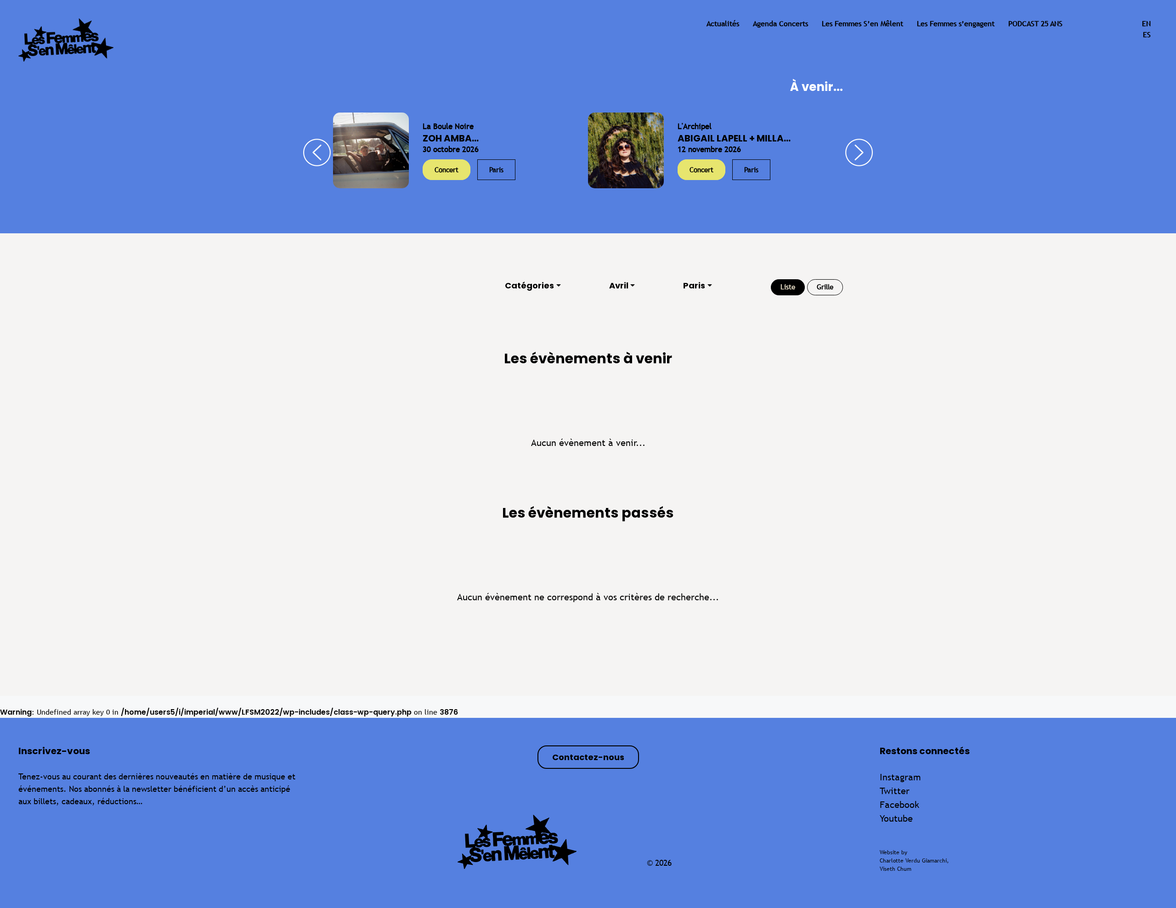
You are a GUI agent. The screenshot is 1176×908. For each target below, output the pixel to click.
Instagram (900, 777)
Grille (825, 287)
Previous (317, 152)
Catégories (529, 285)
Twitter (895, 790)
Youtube (896, 818)
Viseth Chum (895, 869)
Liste (787, 287)
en (1146, 23)
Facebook (899, 804)
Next (859, 152)
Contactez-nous (588, 757)
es (1147, 34)
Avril (618, 285)
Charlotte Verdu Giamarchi (913, 860)
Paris (694, 285)
